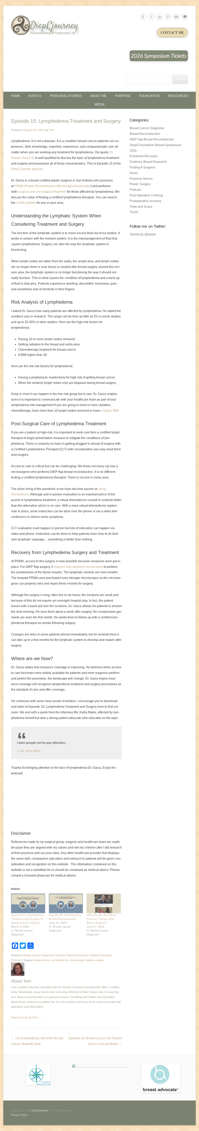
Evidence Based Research (71, 955)
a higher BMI (109, 410)
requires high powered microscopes (78, 566)
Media (100, 104)
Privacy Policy (19, 1115)
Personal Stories (66, 96)
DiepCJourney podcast (27, 169)
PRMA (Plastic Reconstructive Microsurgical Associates (52, 186)
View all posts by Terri (26, 1017)
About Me (98, 96)
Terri (51, 130)
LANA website (26, 202)
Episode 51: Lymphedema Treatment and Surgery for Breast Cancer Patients (27, 918)
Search (180, 79)
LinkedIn (159, 17)
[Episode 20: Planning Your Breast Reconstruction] (66, 903)
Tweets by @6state (143, 234)
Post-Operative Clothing (146, 195)
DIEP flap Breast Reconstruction (152, 139)
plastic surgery (95, 960)
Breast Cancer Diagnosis (38, 955)
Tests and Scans (141, 206)
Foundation (149, 96)
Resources (178, 96)
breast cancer (41, 960)
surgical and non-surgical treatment (42, 191)
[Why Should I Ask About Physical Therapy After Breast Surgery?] (104, 903)
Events (35, 96)
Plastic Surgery (140, 184)
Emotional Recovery (144, 156)
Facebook (143, 17)
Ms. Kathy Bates (30, 750)
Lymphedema (59, 960)
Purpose (123, 96)
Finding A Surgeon (100, 955)
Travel (134, 212)
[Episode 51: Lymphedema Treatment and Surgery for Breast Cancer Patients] (28, 903)
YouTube (176, 17)
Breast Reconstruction (145, 133)
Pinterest (168, 17)
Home (15, 96)
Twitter (151, 17)
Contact (185, 17)
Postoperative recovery (145, 201)
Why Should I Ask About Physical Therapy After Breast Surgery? (101, 918)
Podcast (16, 960)
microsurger (77, 960)
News (134, 173)
